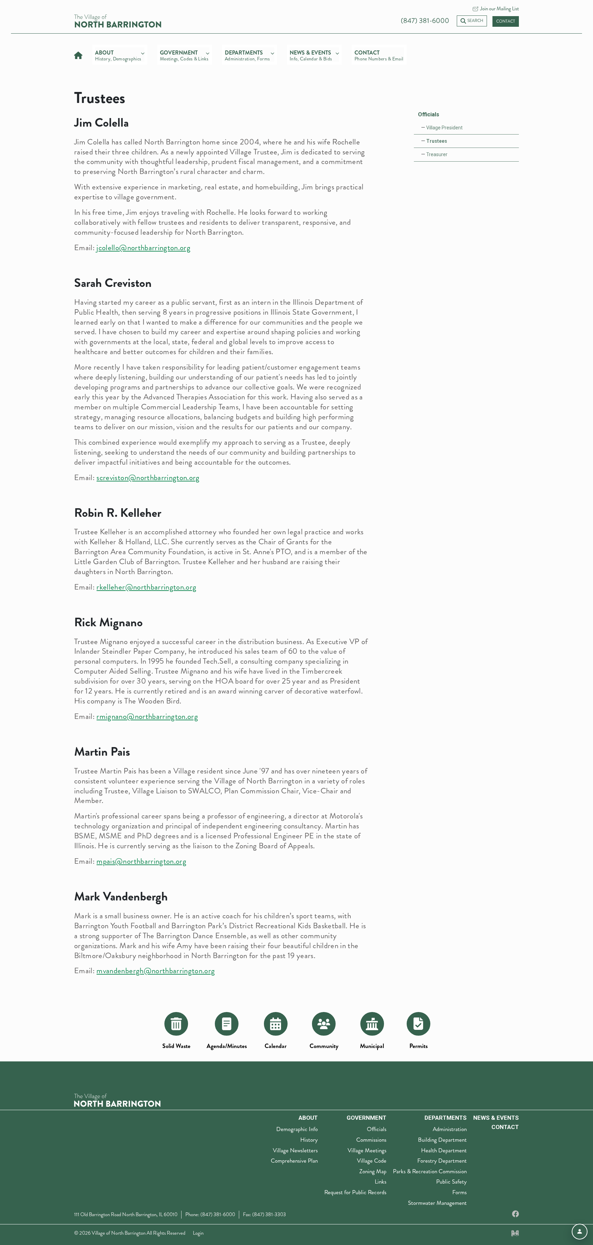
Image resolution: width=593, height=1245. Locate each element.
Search (475, 21)
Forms (459, 1192)
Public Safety (451, 1181)
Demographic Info (297, 1129)
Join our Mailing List (499, 8)
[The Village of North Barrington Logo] (117, 1099)
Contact (505, 21)
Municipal (372, 1046)
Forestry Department (442, 1160)
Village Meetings (367, 1150)
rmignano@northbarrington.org (147, 716)
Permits (418, 1046)
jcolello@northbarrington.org (143, 247)
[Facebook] (515, 1214)
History (309, 1140)
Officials (428, 114)
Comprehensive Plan (294, 1160)
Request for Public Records (355, 1192)
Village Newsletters (295, 1150)
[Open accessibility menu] (580, 1232)
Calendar (276, 1046)
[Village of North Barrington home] (117, 20)
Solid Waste (176, 1046)
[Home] (78, 54)
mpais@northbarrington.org (141, 861)
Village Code (371, 1160)
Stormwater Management (437, 1203)
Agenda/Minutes (227, 1046)
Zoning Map (372, 1171)
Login (198, 1233)
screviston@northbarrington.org (147, 477)
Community (324, 1046)
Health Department (444, 1150)
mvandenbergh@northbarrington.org (155, 970)
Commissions (371, 1140)
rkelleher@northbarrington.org (146, 587)
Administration (450, 1129)
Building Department (442, 1140)
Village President (444, 127)
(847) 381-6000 (425, 21)
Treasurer (436, 154)
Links (380, 1181)
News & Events (496, 1117)
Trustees (436, 141)
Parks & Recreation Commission (430, 1171)
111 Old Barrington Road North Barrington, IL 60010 (125, 1214)
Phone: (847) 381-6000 (210, 1214)
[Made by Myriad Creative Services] (515, 1233)
